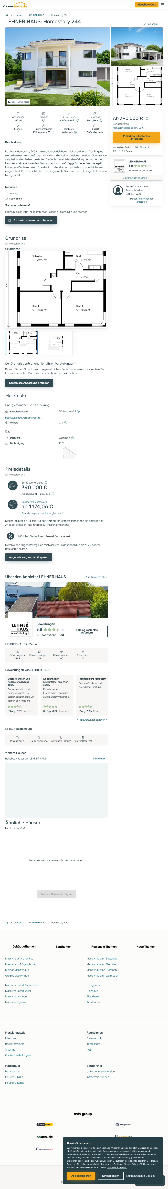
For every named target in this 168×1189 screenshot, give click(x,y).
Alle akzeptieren (81, 1175)
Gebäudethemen (24, 946)
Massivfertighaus (15, 1002)
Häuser (18, 15)
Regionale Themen (104, 946)
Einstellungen (110, 1175)
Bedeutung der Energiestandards (22, 417)
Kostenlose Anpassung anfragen (29, 382)
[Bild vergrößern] (102, 322)
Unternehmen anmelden (101, 1071)
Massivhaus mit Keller (18, 991)
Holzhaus (92, 991)
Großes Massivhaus (17, 975)
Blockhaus (93, 996)
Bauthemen (63, 946)
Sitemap (10, 1049)
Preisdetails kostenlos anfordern (136, 137)
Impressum (93, 1044)
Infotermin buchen (98, 1077)
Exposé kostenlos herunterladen (33, 220)
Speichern (152, 23)
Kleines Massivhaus (17, 970)
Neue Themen (146, 946)
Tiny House (93, 1002)
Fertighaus (93, 985)
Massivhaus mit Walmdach (103, 975)
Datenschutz (94, 1038)
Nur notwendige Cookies (140, 1175)
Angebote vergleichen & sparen (28, 557)
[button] (162, 4)
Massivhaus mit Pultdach (102, 970)
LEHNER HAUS (36, 15)
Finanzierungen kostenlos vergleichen (41, 513)
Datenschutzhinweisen (117, 1167)
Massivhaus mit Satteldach (103, 958)
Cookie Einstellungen (18, 1055)
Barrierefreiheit (14, 1044)
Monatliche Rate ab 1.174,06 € (128, 127)
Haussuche (12, 1071)
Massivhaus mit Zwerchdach (22, 985)
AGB (89, 1049)
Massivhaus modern (17, 996)
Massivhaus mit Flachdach (102, 964)
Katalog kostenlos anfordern (87, 631)
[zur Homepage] (7, 14)
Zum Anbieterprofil (95, 577)
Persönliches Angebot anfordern (141, 200)
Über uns (10, 1038)
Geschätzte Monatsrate (34, 501)
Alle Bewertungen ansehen (91, 719)
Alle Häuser (99, 758)
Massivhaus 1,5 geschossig (21, 964)
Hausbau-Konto (14, 1082)
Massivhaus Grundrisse (19, 958)
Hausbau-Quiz (147, 4)
